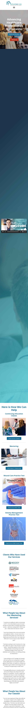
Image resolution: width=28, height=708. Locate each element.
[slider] (13, 231)
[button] (14, 225)
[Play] (3, 231)
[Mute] (23, 231)
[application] (14, 226)
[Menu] (14, 7)
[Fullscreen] (25, 231)
